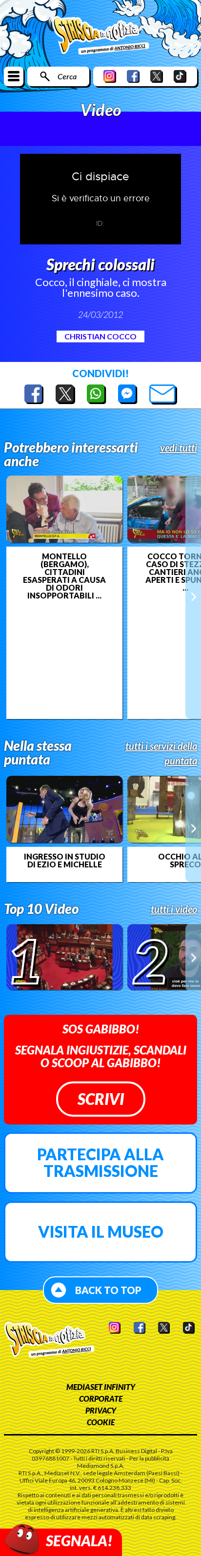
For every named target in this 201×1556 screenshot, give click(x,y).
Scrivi (101, 1098)
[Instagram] (109, 76)
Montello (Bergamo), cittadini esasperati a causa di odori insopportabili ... (64, 575)
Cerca (67, 76)
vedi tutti (178, 448)
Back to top (108, 1290)
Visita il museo (100, 1231)
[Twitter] (156, 76)
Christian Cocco (100, 336)
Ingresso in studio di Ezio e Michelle (64, 860)
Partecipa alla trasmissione (100, 1162)
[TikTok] (180, 76)
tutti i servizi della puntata (161, 753)
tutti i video (174, 909)
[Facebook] (133, 76)
